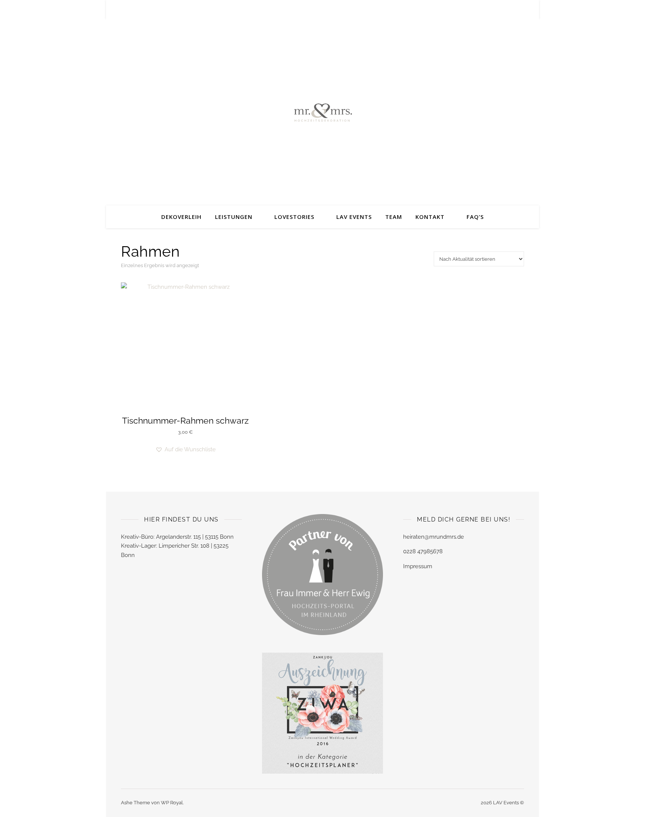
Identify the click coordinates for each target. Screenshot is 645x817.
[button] (185, 449)
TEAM (393, 216)
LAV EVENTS (354, 216)
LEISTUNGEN (233, 216)
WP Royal (172, 802)
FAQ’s (475, 216)
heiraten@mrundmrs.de (433, 536)
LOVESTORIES (294, 216)
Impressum (417, 566)
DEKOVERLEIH (181, 216)
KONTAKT (430, 216)
